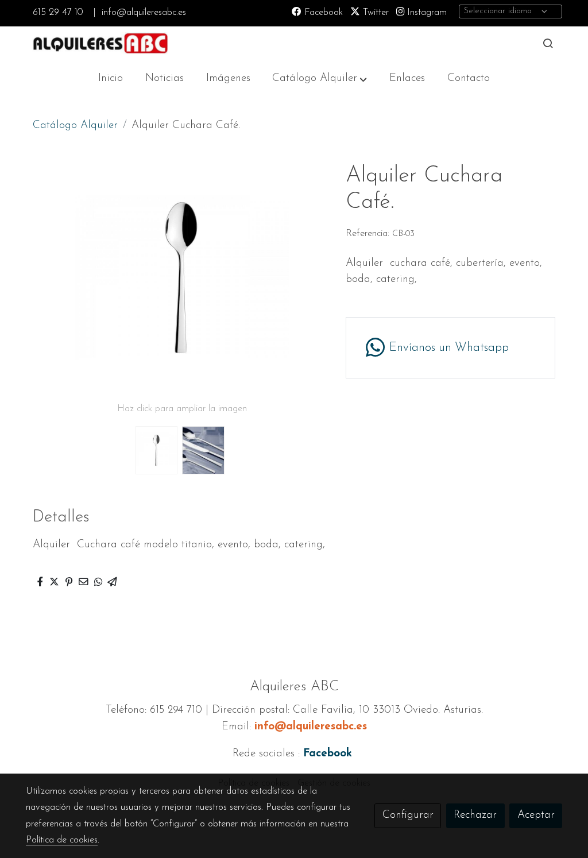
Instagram (425, 12)
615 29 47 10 (58, 12)
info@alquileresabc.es (144, 12)
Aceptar (536, 815)
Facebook (322, 12)
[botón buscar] (548, 43)
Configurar (408, 815)
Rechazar (475, 815)
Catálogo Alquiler (75, 125)
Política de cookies (62, 840)
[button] (319, 78)
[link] (99, 43)
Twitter (374, 12)
